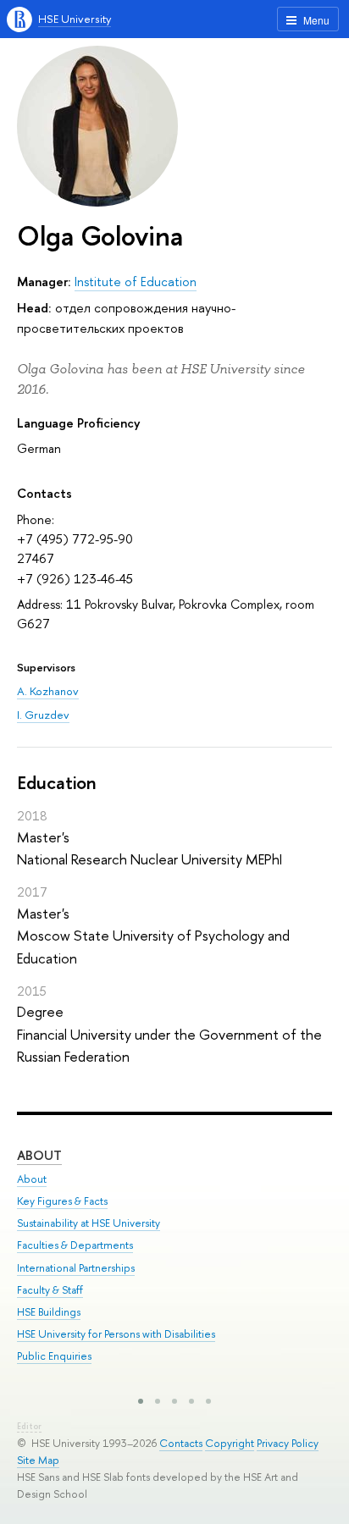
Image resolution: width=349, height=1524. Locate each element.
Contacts (180, 1443)
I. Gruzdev (43, 714)
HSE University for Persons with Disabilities (116, 1334)
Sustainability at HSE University (88, 1223)
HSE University (74, 18)
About (39, 1155)
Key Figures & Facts (62, 1201)
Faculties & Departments (75, 1245)
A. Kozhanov (48, 690)
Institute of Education (136, 281)
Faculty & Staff (50, 1290)
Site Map (38, 1460)
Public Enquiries (54, 1356)
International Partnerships (76, 1268)
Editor (29, 1426)
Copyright (229, 1443)
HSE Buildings (48, 1312)
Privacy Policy (288, 1443)
